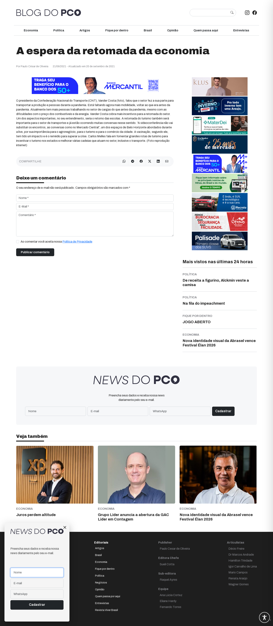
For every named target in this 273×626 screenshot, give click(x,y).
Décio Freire (236, 548)
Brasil (148, 30)
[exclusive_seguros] (220, 144)
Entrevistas (241, 30)
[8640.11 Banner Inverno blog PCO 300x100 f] (220, 105)
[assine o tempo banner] (220, 182)
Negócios (101, 582)
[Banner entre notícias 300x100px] (220, 163)
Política (58, 30)
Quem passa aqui (206, 30)
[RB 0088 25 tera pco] (220, 202)
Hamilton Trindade (240, 560)
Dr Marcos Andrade (241, 554)
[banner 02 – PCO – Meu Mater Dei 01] (220, 125)
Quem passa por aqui (107, 596)
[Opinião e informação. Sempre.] (48, 12)
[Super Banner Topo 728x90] (94, 85)
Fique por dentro (116, 30)
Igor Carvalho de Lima (242, 566)
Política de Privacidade (77, 241)
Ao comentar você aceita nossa (56, 241)
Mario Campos (238, 572)
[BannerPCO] (220, 86)
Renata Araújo (237, 578)
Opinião (172, 30)
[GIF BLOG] (220, 221)
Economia (31, 30)
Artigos (84, 30)
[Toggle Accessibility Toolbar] (264, 617)
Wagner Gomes (238, 584)
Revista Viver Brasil (106, 610)
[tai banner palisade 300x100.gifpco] (220, 240)
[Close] (65, 527)
